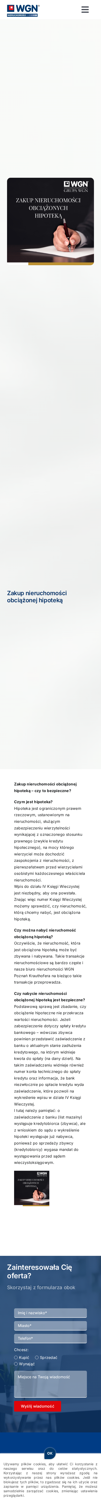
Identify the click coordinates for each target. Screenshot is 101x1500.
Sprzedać (48, 1357)
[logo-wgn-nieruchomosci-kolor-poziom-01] (23, 6)
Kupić (24, 1357)
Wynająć (27, 1363)
